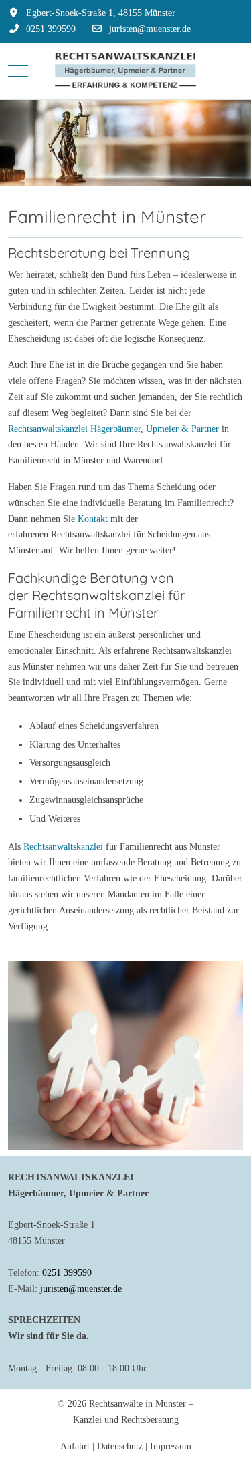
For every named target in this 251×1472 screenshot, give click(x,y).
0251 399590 (51, 29)
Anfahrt (75, 1446)
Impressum (170, 1446)
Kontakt (93, 519)
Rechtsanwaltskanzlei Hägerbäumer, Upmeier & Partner (113, 429)
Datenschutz (120, 1446)
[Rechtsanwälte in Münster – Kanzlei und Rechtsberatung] (125, 71)
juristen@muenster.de (150, 29)
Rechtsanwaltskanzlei (63, 847)
